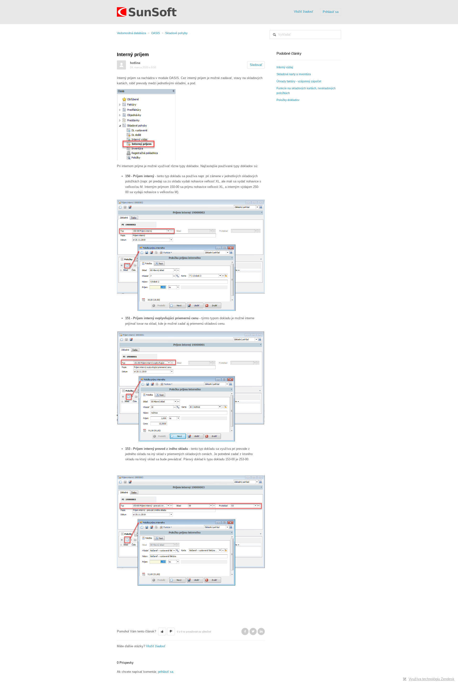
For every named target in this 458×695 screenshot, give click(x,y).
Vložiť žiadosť (303, 11)
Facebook (245, 631)
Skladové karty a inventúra (293, 74)
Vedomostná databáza (131, 33)
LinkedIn (261, 631)
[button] (162, 631)
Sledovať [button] (256, 65)
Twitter (253, 631)
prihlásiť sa (165, 672)
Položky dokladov (287, 100)
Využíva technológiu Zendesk (431, 679)
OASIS (155, 33)
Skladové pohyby (176, 33)
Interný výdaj (284, 67)
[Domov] (147, 11)
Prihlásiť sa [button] (330, 12)
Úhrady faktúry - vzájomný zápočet (298, 81)
